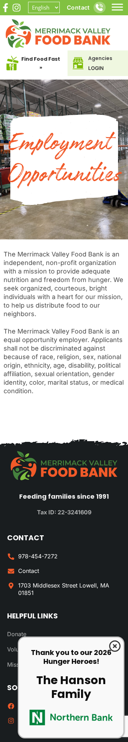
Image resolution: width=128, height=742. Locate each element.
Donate (16, 634)
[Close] (114, 646)
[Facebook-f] (5, 7)
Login (96, 68)
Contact (78, 7)
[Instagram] (16, 7)
